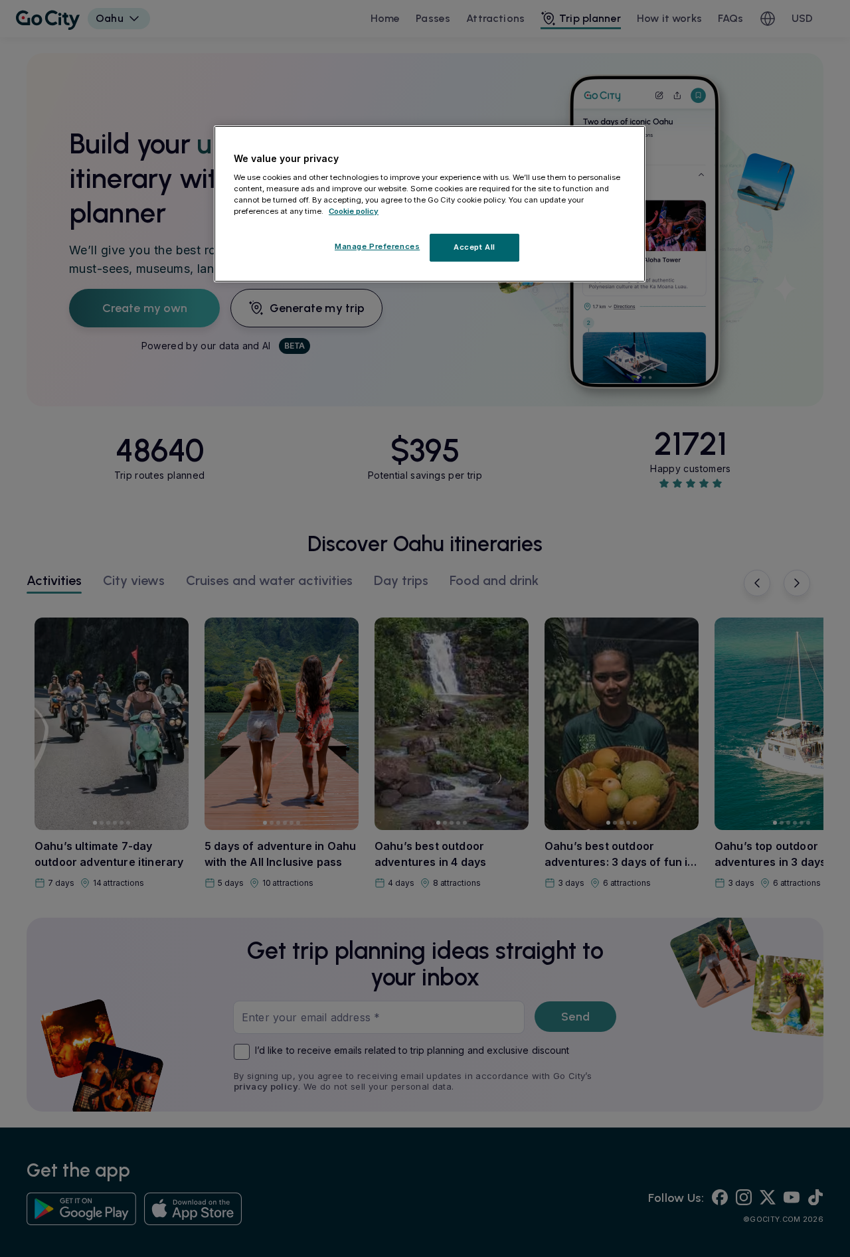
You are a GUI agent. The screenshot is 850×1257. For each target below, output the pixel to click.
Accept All (474, 247)
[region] (429, 204)
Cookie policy (354, 211)
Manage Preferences (377, 246)
